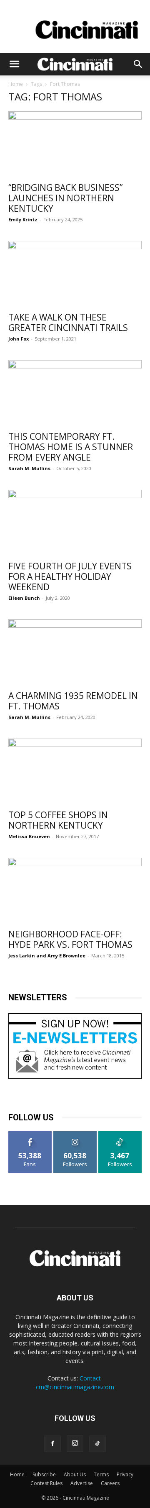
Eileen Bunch (24, 598)
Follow (75, 1134)
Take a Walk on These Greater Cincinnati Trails (68, 322)
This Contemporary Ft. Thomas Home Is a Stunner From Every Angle (70, 447)
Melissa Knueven (29, 836)
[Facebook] (52, 1443)
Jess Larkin (21, 955)
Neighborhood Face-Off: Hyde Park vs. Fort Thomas (70, 939)
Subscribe (44, 1474)
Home (15, 84)
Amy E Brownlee (66, 955)
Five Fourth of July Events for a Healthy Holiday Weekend (70, 576)
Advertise (81, 1483)
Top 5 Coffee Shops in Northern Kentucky (58, 820)
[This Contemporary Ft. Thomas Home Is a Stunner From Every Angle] (75, 393)
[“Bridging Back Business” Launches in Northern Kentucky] (75, 144)
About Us (75, 1474)
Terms (101, 1474)
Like (30, 1134)
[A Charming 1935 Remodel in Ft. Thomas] (75, 652)
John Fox (18, 339)
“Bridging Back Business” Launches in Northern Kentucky (65, 198)
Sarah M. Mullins (29, 468)
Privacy (125, 1474)
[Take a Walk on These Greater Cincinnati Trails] (75, 274)
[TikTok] (97, 1443)
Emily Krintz (23, 219)
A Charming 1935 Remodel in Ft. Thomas (73, 701)
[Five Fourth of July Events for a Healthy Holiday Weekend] (75, 523)
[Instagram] (75, 1443)
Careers (110, 1483)
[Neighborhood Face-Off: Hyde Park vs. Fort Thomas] (75, 891)
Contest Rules (46, 1483)
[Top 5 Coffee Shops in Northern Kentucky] (75, 771)
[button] (14, 64)
